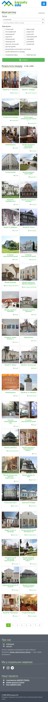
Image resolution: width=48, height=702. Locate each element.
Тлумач (16, 616)
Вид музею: (6, 26)
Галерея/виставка (11, 55)
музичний (30, 34)
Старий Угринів (31, 93)
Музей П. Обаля (10, 365)
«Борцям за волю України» (28, 310)
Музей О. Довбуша (10, 227)
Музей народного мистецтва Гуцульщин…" (28, 146)
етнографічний (10, 32)
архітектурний (10, 47)
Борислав (33, 259)
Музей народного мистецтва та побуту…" (28, 448)
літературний (10, 39)
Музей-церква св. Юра (28, 475)
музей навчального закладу (15, 52)
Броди (34, 425)
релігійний (30, 42)
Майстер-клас (31, 55)
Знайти (24, 60)
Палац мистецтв (10, 503)
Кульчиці (33, 590)
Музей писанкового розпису (28, 200)
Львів (16, 175)
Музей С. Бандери (28, 90)
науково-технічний (12, 44)
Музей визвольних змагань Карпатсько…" (10, 476)
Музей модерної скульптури (28, 173)
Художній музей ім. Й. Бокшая (10, 586)
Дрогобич (33, 480)
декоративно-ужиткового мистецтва (18, 49)
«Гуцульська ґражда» (10, 117)
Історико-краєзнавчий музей (28, 255)
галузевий (30, 39)
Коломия (33, 151)
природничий (10, 42)
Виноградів (32, 616)
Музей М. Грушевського (10, 200)
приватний (30, 44)
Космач (16, 230)
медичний (30, 32)
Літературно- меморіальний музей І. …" (28, 118)
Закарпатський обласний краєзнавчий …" (10, 559)
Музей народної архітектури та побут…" (28, 559)
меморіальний (32, 37)
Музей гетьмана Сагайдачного (28, 586)
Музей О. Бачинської (28, 365)
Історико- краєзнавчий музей (10, 255)
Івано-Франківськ (31, 535)
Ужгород (15, 564)
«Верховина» (28, 337)
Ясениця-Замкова (13, 451)
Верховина (15, 93)
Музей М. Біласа (28, 227)
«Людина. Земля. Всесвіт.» (10, 338)
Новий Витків (32, 396)
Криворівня (14, 120)
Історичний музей (28, 613)
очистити (41, 13)
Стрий (34, 314)
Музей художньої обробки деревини (28, 283)
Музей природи (10, 282)
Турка (16, 396)
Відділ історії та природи (10, 531)
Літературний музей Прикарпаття (28, 531)
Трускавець (32, 230)
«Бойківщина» (10, 145)
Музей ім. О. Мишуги (28, 392)
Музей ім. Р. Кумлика (10, 90)
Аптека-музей (10, 172)
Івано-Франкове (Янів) (11, 285)
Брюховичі (33, 177)
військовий (30, 29)
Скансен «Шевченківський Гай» (10, 421)
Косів (34, 454)
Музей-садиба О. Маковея (10, 310)
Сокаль (16, 342)
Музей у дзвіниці (10, 447)
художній (8, 37)
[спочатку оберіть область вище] (24, 22)
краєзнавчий (9, 34)
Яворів (16, 314)
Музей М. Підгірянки (10, 613)
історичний (9, 29)
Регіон (4, 16)
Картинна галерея (28, 503)
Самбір (16, 148)
